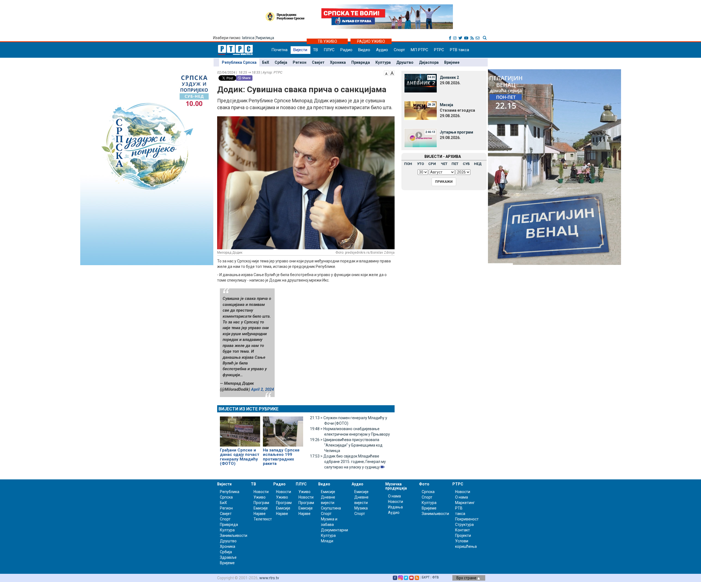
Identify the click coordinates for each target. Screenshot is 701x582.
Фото (424, 484)
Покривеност (467, 519)
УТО (420, 164)
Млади (327, 541)
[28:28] (420, 110)
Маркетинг (465, 502)
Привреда (360, 62)
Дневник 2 (449, 77)
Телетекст (263, 519)
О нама (394, 496)
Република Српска (239, 62)
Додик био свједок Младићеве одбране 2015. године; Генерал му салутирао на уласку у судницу (348, 461)
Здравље (228, 557)
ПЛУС (329, 49)
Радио (346, 49)
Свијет (318, 62)
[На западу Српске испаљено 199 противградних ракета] (283, 429)
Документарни (334, 530)
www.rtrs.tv (269, 578)
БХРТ (426, 577)
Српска (428, 492)
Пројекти (463, 535)
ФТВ (435, 577)
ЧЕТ (444, 164)
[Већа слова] (392, 73)
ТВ (315, 49)
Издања (395, 507)
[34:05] (420, 83)
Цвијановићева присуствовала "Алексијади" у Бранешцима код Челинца (346, 445)
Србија (281, 62)
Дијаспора (429, 62)
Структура (464, 524)
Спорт (399, 49)
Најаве (260, 513)
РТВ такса (459, 49)
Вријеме (451, 62)
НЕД (478, 164)
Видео (364, 49)
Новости (261, 492)
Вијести (300, 49)
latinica (248, 38)
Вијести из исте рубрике (248, 409)
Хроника (338, 62)
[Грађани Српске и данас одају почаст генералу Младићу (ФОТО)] (240, 429)
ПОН (408, 164)
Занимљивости (233, 535)
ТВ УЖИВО (327, 41)
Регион (299, 62)
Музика (361, 508)
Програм (261, 502)
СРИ (432, 164)
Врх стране (466, 578)
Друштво (404, 62)
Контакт (462, 530)
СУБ (466, 164)
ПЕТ (455, 164)
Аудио (382, 49)
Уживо (260, 497)
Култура (383, 62)
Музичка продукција (396, 486)
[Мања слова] (386, 73)
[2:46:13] (420, 137)
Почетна (279, 49)
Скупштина (331, 508)
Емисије (261, 508)
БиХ (265, 62)
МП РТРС (419, 49)
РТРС (439, 49)
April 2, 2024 (262, 389)
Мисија (446, 105)
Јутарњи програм (456, 132)
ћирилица (265, 38)
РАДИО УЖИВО (371, 41)
